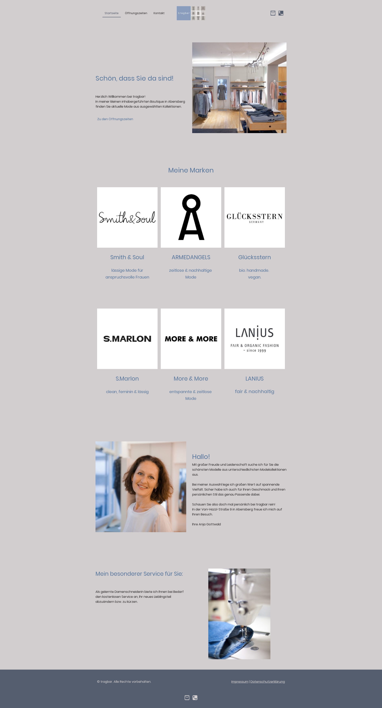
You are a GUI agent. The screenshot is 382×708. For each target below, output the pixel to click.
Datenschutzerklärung (267, 681)
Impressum (239, 681)
